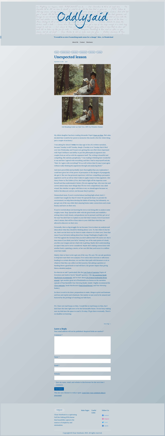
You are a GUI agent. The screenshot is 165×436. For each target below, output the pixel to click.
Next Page (107, 324)
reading (99, 52)
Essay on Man (98, 135)
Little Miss (91, 52)
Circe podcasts (59, 285)
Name (56, 357)
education (74, 52)
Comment (58, 335)
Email (56, 365)
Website (57, 374)
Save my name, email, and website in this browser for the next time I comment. (80, 383)
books (56, 52)
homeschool (83, 52)
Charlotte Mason (65, 52)
